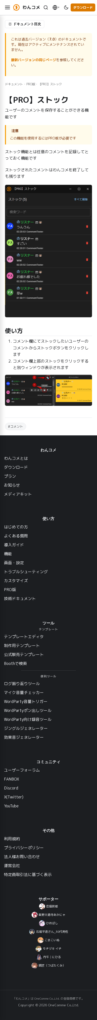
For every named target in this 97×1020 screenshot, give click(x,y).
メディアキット (18, 494)
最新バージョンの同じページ (33, 59)
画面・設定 (14, 562)
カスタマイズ (16, 580)
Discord (11, 788)
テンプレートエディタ (24, 636)
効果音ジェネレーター (24, 737)
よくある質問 (16, 536)
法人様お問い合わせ (22, 856)
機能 (8, 553)
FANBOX (11, 779)
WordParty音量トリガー (26, 701)
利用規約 (12, 838)
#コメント (15, 426)
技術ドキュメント (20, 598)
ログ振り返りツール (22, 683)
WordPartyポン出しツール (27, 710)
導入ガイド (14, 545)
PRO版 (30, 84)
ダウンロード (83, 7)
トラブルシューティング (26, 571)
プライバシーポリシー (24, 847)
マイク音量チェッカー (24, 692)
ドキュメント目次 (27, 24)
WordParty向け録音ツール (27, 719)
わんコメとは (16, 458)
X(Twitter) (13, 797)
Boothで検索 (15, 663)
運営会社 (12, 865)
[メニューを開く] (7, 7)
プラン (10, 476)
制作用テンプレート (22, 645)
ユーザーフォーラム (22, 770)
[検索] (46, 7)
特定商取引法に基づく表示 (28, 874)
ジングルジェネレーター (26, 728)
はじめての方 (16, 527)
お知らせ (12, 485)
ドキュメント (14, 84)
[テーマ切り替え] (66, 7)
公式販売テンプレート (24, 654)
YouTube (11, 806)
